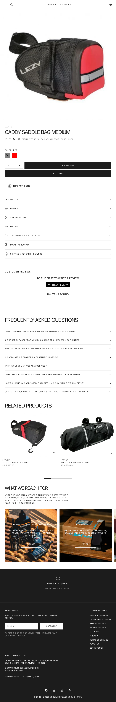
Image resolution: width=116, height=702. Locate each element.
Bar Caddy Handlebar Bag (75, 463)
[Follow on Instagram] (54, 690)
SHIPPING (94, 632)
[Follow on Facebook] (46, 690)
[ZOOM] (104, 113)
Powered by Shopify (71, 697)
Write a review (58, 284)
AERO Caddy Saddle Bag (15, 463)
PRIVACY (94, 636)
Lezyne (8, 127)
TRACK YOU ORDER (99, 615)
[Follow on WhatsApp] (61, 690)
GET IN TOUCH (97, 648)
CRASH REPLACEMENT (100, 619)
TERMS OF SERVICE (99, 640)
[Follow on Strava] (69, 690)
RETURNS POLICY (98, 627)
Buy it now (58, 173)
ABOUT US (95, 644)
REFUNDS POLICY (98, 623)
